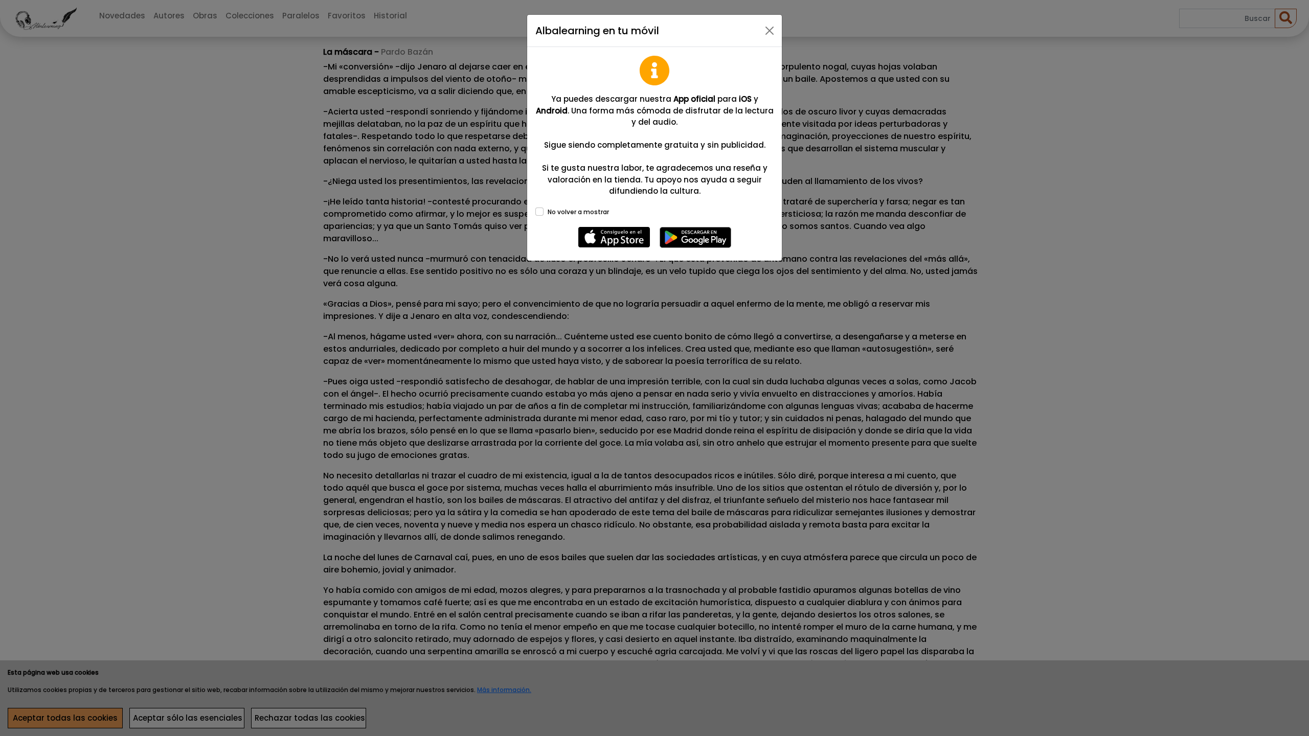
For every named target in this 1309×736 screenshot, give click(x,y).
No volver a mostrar (578, 212)
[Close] (769, 30)
